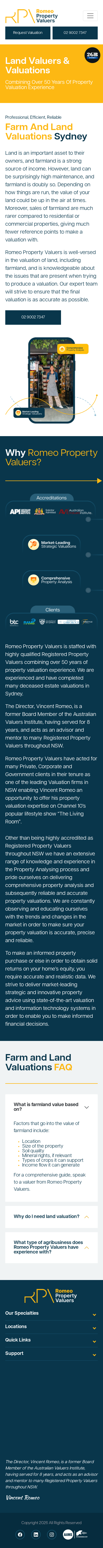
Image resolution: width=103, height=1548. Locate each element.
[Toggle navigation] (90, 16)
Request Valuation (28, 33)
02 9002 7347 (75, 33)
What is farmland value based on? (46, 1107)
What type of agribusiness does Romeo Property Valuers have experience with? (48, 1248)
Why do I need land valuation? (46, 1217)
